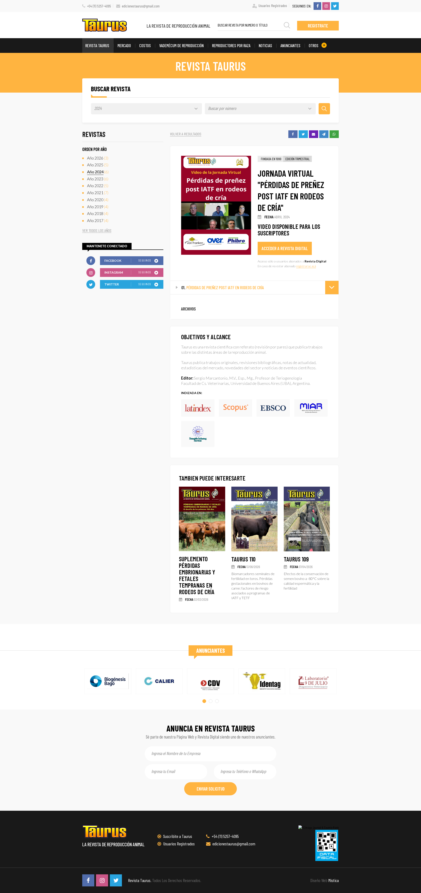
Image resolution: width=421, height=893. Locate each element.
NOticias (265, 45)
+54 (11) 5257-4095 (99, 6)
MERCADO (124, 45)
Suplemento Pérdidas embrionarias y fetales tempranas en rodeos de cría (197, 575)
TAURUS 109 (296, 559)
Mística (333, 880)
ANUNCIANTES (290, 45)
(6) (98, 171)
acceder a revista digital (285, 248)
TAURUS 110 (243, 559)
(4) (97, 199)
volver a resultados (185, 133)
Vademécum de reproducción (181, 45)
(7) (97, 192)
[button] (204, 701)
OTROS (314, 45)
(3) (97, 158)
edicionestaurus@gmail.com (141, 6)
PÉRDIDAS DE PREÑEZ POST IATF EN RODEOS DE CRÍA (222, 287)
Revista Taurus (97, 45)
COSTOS (145, 45)
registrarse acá (306, 266)
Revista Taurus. (139, 880)
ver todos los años (96, 230)
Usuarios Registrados (273, 5)
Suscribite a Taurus (177, 836)
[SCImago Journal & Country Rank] (318, 827)
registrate (318, 25)
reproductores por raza (231, 45)
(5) (97, 164)
